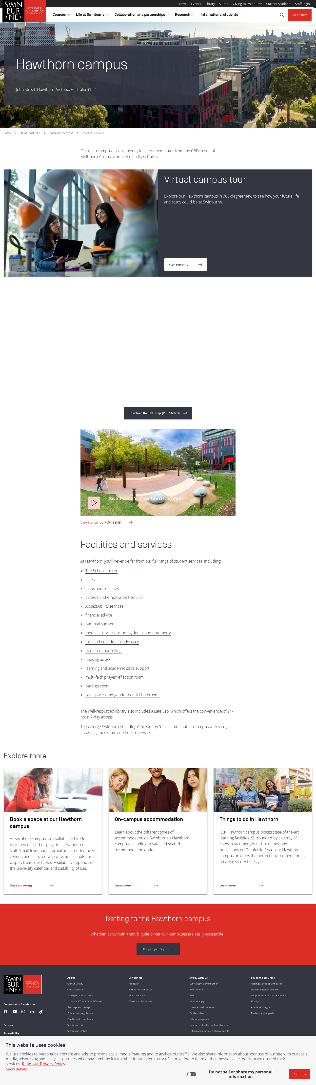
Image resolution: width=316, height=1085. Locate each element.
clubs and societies (102, 588)
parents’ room (97, 686)
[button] (94, 503)
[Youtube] (15, 1012)
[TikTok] (41, 1012)
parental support (100, 624)
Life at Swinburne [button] (92, 15)
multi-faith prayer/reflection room (114, 677)
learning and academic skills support (117, 668)
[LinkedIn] (32, 1012)
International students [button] (221, 15)
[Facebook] (5, 1012)
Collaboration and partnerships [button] (142, 15)
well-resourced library (107, 711)
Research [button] (185, 15)
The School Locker (101, 570)
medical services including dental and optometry (128, 632)
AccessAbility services (104, 606)
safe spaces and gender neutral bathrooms (122, 695)
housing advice (98, 659)
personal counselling (103, 650)
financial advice (98, 615)
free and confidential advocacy (112, 641)
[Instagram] (23, 1012)
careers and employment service (114, 597)
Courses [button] (61, 15)
